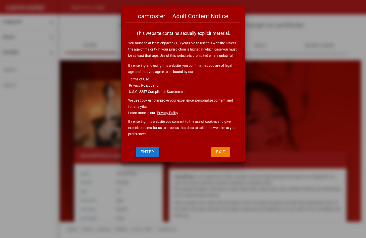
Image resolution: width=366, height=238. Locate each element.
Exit (220, 152)
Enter (147, 152)
